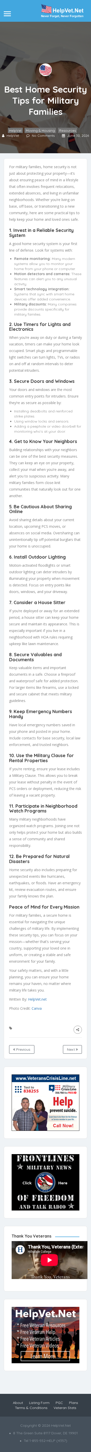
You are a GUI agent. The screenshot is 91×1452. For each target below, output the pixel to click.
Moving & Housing (40, 130)
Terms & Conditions (31, 1407)
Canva (37, 1008)
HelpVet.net (37, 999)
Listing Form (39, 1402)
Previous (22, 1049)
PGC (59, 1402)
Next (71, 1049)
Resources (67, 130)
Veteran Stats (65, 1407)
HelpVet (15, 130)
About (18, 1402)
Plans (73, 1402)
